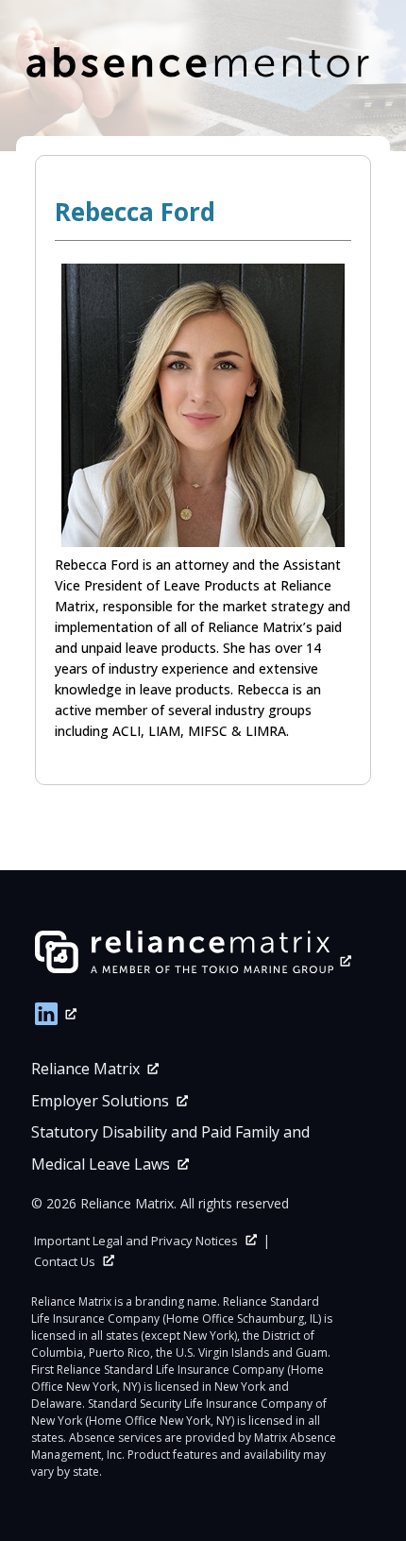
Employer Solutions (100, 1100)
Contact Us (64, 1261)
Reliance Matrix (85, 1068)
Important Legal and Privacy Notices (136, 1240)
